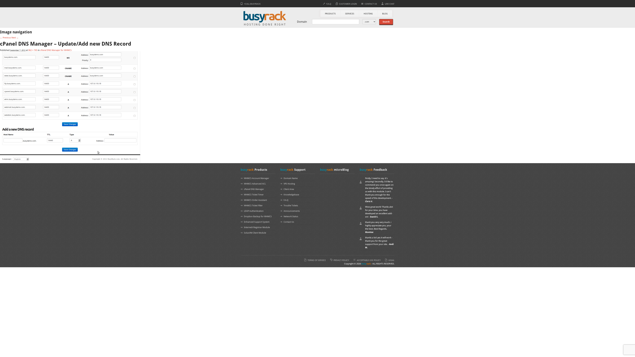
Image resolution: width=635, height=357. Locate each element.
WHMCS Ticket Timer (254, 194)
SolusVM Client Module (255, 233)
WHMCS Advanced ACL (255, 183)
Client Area (289, 189)
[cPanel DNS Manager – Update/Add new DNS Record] (70, 162)
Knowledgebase (291, 194)
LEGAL (391, 260)
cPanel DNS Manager (254, 189)
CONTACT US (371, 4)
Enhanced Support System (257, 222)
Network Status (291, 216)
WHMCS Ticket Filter (253, 205)
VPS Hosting (289, 183)
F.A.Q (328, 4)
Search (386, 21)
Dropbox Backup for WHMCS (258, 216)
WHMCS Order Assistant (255, 200)
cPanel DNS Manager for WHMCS (56, 50)
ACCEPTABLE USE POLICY (369, 260)
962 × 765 (32, 50)
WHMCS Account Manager (256, 178)
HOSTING (368, 13)
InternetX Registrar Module (257, 227)
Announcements (292, 211)
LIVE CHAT (389, 4)
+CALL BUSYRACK (252, 4)
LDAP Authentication (254, 211)
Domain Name (291, 178)
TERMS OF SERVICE (317, 260)
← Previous (5, 37)
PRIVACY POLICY (341, 260)
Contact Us (289, 222)
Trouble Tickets (291, 205)
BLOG (385, 13)
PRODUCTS (330, 13)
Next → (15, 37)
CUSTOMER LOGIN (348, 4)
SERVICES (349, 13)
